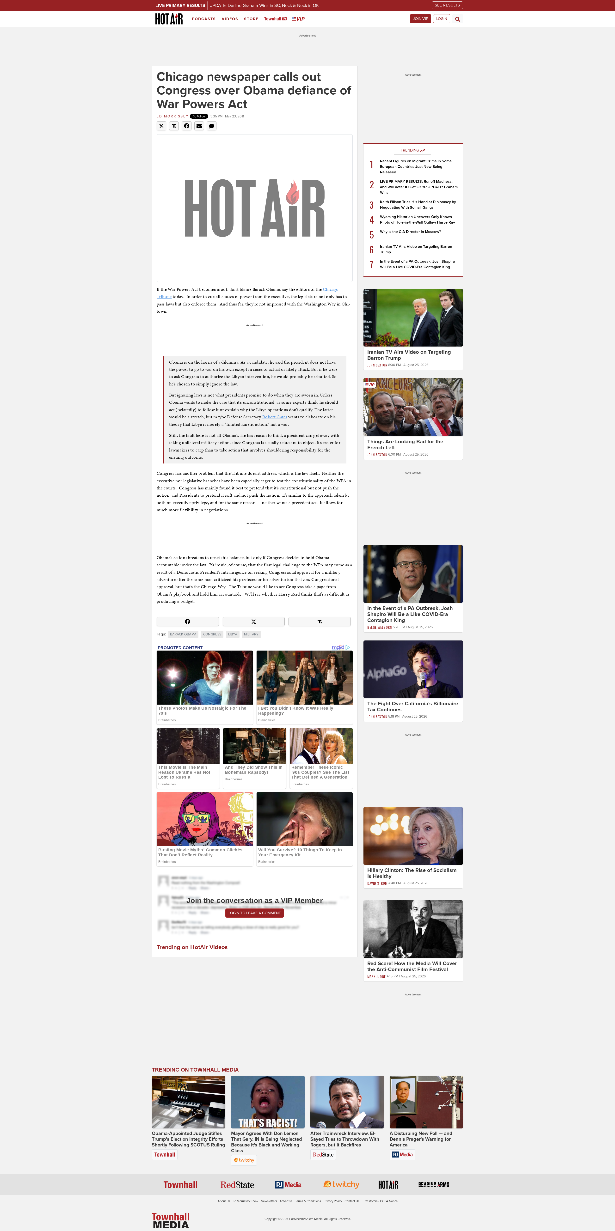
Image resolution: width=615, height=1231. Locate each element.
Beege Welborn (379, 627)
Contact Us (351, 1201)
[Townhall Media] (170, 1220)
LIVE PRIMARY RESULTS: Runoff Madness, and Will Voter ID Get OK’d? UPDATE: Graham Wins (419, 187)
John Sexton (377, 364)
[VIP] (299, 19)
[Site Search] (457, 18)
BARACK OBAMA (183, 634)
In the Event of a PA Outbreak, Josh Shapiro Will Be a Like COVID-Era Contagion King (410, 614)
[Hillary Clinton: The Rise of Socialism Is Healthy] (413, 835)
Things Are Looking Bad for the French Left (405, 445)
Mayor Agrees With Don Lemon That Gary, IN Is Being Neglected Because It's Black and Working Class (266, 1142)
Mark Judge (376, 976)
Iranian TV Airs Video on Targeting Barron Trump (409, 355)
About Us (224, 1201)
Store (251, 19)
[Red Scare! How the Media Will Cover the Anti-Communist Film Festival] (413, 928)
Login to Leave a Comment (254, 913)
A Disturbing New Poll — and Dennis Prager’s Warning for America (421, 1139)
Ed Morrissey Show (245, 1201)
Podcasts (204, 19)
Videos (230, 19)
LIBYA (232, 634)
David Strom (377, 883)
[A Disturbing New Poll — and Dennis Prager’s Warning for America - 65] (426, 1102)
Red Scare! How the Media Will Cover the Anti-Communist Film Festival (412, 966)
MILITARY (251, 634)
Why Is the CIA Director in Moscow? (410, 231)
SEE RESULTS (447, 5)
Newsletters (269, 1201)
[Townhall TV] (276, 19)
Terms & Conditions (308, 1201)
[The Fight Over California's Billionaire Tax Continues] (413, 669)
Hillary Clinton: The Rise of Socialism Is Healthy (412, 873)
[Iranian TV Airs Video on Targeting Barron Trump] (413, 317)
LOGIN (441, 18)
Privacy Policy (333, 1201)
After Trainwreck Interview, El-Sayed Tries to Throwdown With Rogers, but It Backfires (344, 1139)
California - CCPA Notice (381, 1201)
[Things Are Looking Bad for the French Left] (413, 406)
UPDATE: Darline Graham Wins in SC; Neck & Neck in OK (264, 5)
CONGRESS (212, 634)
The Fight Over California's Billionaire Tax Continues (412, 707)
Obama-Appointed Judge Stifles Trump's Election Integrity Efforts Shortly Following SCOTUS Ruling (188, 1139)
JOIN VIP (420, 18)
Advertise (286, 1201)
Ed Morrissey (173, 116)
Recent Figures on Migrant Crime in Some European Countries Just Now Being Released (416, 167)
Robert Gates (274, 417)
